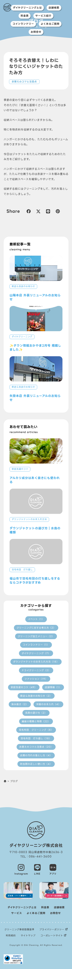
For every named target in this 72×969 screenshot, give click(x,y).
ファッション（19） (36, 679)
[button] (29, 211)
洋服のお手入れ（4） (48, 704)
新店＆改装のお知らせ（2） (36, 696)
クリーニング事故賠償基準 (19, 929)
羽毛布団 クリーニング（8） (36, 730)
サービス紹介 (43, 16)
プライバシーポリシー (51, 929)
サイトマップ (28, 935)
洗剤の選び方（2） (36, 713)
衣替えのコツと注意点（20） (36, 747)
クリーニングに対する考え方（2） (36, 628)
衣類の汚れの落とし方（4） (36, 755)
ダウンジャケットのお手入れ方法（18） (36, 662)
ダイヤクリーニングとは (27, 8)
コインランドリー (23, 24)
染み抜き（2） (19, 704)
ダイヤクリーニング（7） (36, 653)
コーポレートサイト (52, 935)
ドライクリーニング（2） (36, 670)
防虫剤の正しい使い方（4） (36, 764)
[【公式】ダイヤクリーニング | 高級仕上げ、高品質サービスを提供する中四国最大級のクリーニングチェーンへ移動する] (5, 781)
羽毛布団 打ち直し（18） (36, 738)
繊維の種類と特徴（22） (36, 721)
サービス (16, 913)
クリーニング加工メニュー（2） (36, 636)
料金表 (25, 16)
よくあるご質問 (50, 24)
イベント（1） (36, 619)
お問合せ (36, 32)
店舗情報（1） (53, 687)
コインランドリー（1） (36, 645)
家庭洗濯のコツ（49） (24, 687)
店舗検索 (54, 8)
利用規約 (11, 935)
